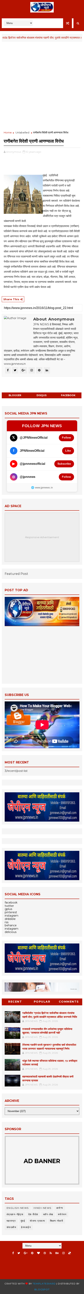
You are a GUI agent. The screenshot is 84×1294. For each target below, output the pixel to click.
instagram (11, 915)
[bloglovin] (38, 1253)
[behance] (57, 1253)
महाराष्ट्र (11, 1220)
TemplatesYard (44, 1283)
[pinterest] (32, 1253)
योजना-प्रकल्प (37, 1220)
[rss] (51, 1253)
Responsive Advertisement (42, 537)
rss (6, 922)
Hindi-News (42, 1207)
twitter (9, 906)
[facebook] (13, 1253)
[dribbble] (45, 1253)
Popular (42, 1001)
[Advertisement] (42, 87)
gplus (8, 909)
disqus (41, 395)
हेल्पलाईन (26, 1227)
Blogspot (41, 1289)
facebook (68, 395)
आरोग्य (59, 1207)
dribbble (10, 919)
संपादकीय (11, 1227)
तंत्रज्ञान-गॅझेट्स (15, 1214)
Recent (15, 1001)
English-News (18, 1207)
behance (11, 925)
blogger (15, 395)
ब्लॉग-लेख (48, 1214)
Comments (69, 1001)
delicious (10, 932)
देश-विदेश (33, 1214)
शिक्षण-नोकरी (56, 1220)
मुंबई (23, 1220)
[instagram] (63, 1253)
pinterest (11, 912)
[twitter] (19, 1253)
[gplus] (25, 1253)
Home (8, 132)
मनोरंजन (62, 1214)
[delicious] (69, 1253)
